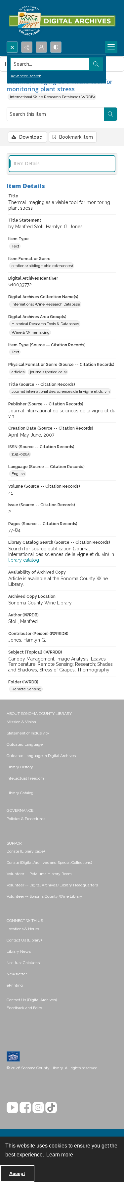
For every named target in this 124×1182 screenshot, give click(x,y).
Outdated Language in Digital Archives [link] (41, 755)
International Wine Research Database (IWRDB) (52, 97)
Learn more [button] (59, 1154)
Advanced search (26, 76)
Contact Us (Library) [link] (24, 940)
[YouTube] (12, 1107)
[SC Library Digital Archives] (62, 20)
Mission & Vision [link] (21, 722)
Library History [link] (20, 767)
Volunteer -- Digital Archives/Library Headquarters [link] (52, 885)
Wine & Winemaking (31, 332)
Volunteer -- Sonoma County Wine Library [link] (44, 896)
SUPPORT (15, 843)
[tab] (62, 163)
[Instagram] (38, 1107)
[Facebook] (25, 1107)
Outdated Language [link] (25, 744)
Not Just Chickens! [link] (24, 962)
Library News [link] (19, 951)
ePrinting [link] (15, 985)
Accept (17, 1173)
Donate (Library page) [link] (26, 851)
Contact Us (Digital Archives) (32, 1000)
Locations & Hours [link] (23, 929)
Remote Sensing (26, 689)
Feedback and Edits (24, 1008)
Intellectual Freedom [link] (25, 778)
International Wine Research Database (46, 304)
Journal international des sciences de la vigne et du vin (61, 391)
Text (15, 246)
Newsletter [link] (17, 974)
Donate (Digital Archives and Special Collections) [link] (49, 862)
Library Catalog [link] (20, 793)
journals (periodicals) (48, 372)
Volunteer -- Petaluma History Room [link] (39, 873)
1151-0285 (20, 454)
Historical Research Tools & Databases (45, 323)
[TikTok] (51, 1107)
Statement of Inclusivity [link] (28, 733)
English (18, 473)
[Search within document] (110, 114)
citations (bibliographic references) (42, 265)
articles (18, 372)
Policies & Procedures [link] (26, 818)
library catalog (23, 560)
